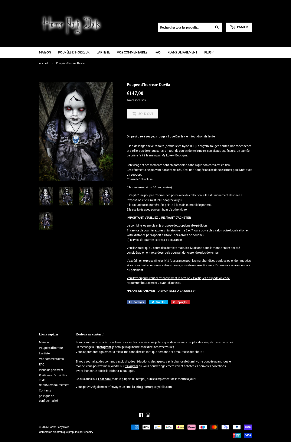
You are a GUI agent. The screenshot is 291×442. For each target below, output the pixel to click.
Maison (45, 52)
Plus (208, 52)
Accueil (43, 63)
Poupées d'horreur (73, 52)
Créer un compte (242, 17)
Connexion (221, 17)
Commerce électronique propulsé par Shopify (66, 431)
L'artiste (103, 52)
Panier (242, 27)
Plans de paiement (182, 52)
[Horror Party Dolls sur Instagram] (148, 415)
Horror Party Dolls (58, 427)
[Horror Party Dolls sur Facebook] (141, 415)
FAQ (157, 52)
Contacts (45, 390)
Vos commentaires (132, 52)
